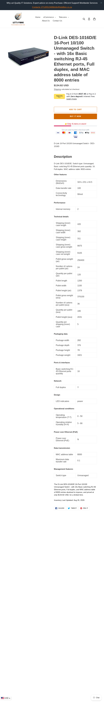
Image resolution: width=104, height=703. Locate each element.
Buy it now (75, 116)
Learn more (71, 99)
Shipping (57, 89)
